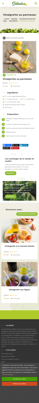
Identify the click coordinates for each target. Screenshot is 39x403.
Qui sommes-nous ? (7, 353)
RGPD (3, 362)
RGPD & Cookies (7, 374)
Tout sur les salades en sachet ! (10, 359)
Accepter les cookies (19, 379)
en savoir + (11, 196)
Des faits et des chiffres (8, 356)
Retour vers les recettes (15, 38)
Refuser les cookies (19, 383)
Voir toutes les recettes (27, 214)
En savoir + (11, 173)
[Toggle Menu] (3, 3)
